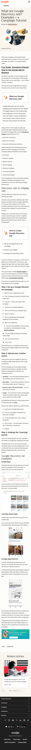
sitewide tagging (21, 271)
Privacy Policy (16, 739)
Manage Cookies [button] (22, 742)
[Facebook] (5, 720)
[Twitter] (16, 720)
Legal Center (7, 739)
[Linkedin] (20, 720)
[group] (15, 674)
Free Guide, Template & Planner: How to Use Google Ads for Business (15, 70)
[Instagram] (9, 720)
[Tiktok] (28, 720)
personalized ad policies (16, 278)
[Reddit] (24, 720)
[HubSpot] (15, 733)
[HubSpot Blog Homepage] (5, 2)
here (16, 402)
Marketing (6, 5)
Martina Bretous (12, 24)
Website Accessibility (10, 742)
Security (25, 739)
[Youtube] (12, 720)
